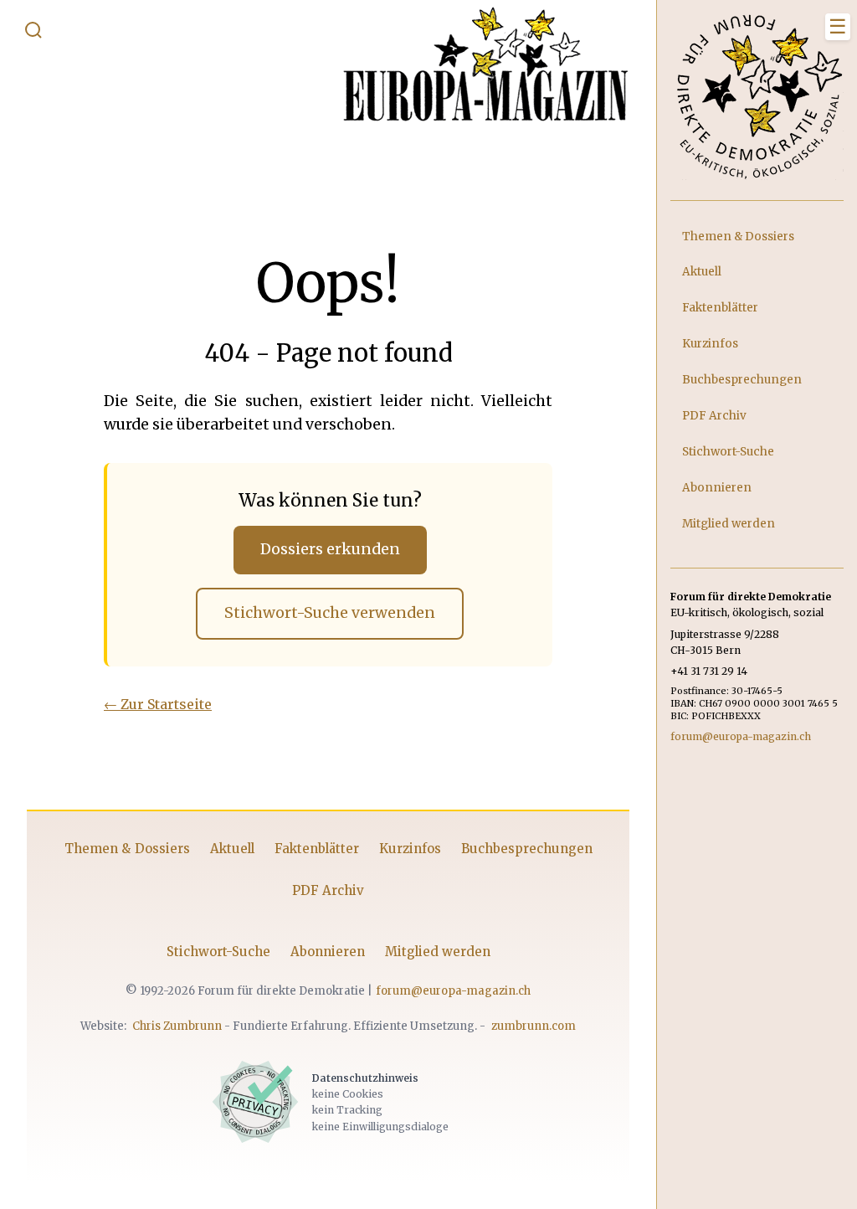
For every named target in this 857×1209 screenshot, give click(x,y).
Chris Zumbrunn (177, 1026)
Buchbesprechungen (527, 849)
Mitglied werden (437, 951)
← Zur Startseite (158, 704)
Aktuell (232, 849)
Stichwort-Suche (218, 951)
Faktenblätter (317, 849)
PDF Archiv (328, 890)
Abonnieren (327, 951)
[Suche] (33, 33)
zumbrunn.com (533, 1026)
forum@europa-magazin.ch (453, 991)
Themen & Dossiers (127, 849)
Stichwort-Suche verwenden (329, 613)
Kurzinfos (410, 849)
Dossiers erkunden (330, 549)
